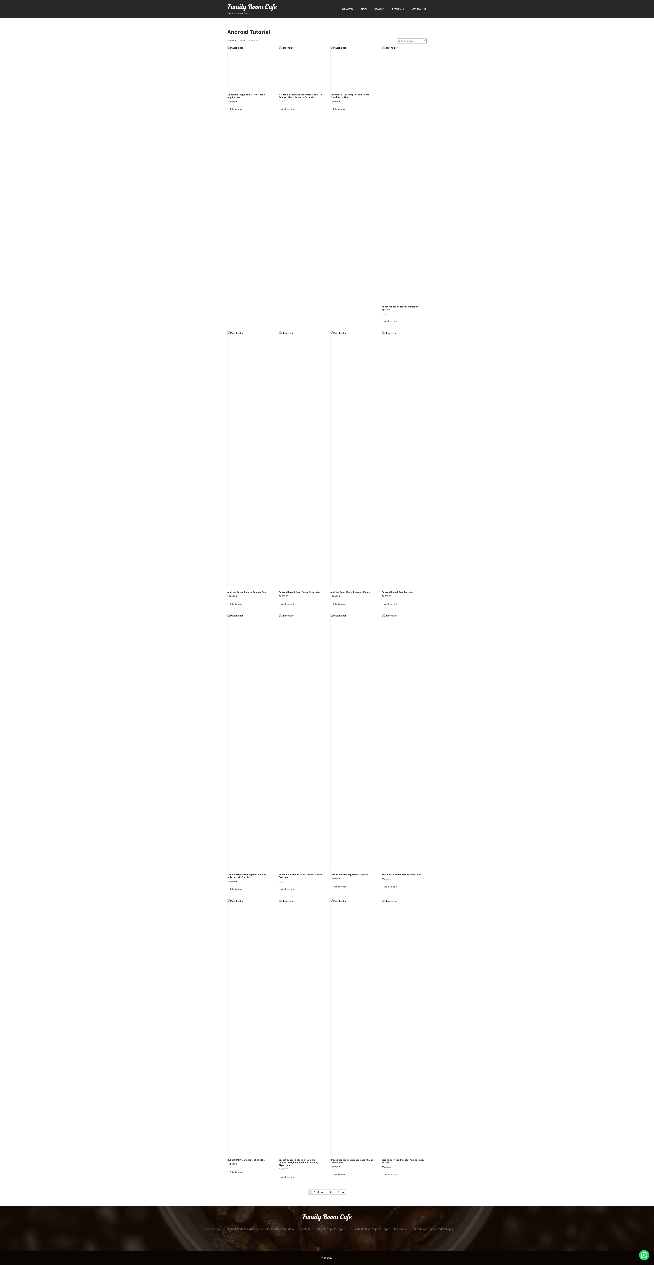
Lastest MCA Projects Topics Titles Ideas (380, 1229)
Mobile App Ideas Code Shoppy (434, 1229)
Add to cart (236, 109)
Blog (364, 8)
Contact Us (419, 8)
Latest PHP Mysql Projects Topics (323, 1229)
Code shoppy (211, 1229)
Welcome (347, 8)
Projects (398, 8)
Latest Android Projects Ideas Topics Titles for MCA (261, 1229)
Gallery (379, 8)
